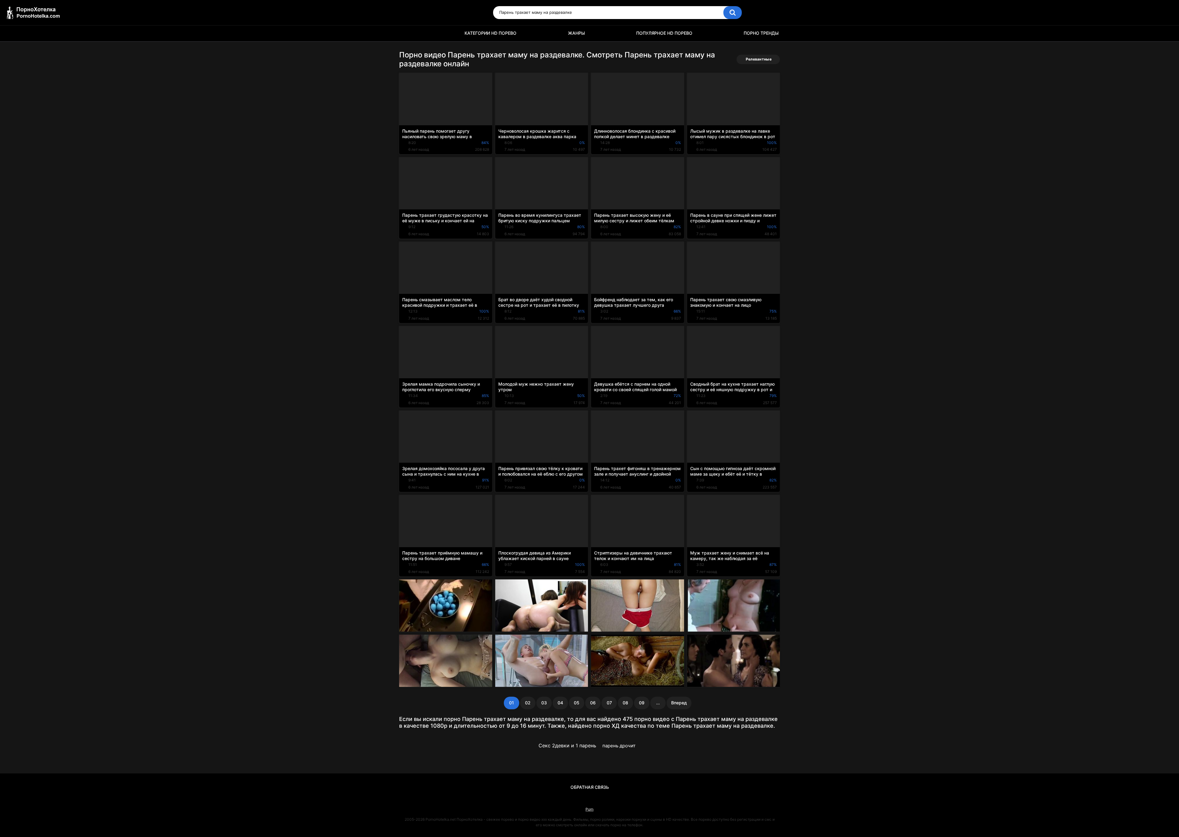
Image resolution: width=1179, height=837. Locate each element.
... (658, 702)
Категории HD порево (490, 33)
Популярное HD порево (664, 33)
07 (609, 702)
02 (528, 702)
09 (641, 702)
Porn (589, 809)
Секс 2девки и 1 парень (567, 745)
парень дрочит (619, 746)
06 (593, 702)
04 (560, 702)
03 (544, 702)
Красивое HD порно (406, 33)
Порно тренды (761, 33)
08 (625, 702)
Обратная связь (589, 787)
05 (576, 702)
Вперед (679, 702)
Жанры (576, 33)
